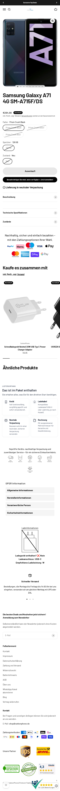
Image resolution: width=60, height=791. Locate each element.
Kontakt (6, 651)
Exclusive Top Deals (30, 2)
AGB (5, 680)
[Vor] (56, 2)
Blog (5, 697)
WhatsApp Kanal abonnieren (10, 691)
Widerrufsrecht (9, 670)
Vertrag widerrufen (11, 702)
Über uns (7, 684)
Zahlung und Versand (12, 665)
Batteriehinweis (10, 675)
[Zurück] (3, 2)
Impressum (8, 656)
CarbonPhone (25, 343)
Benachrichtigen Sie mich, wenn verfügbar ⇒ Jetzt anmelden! (30, 180)
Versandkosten (26, 116)
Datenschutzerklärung (12, 661)
